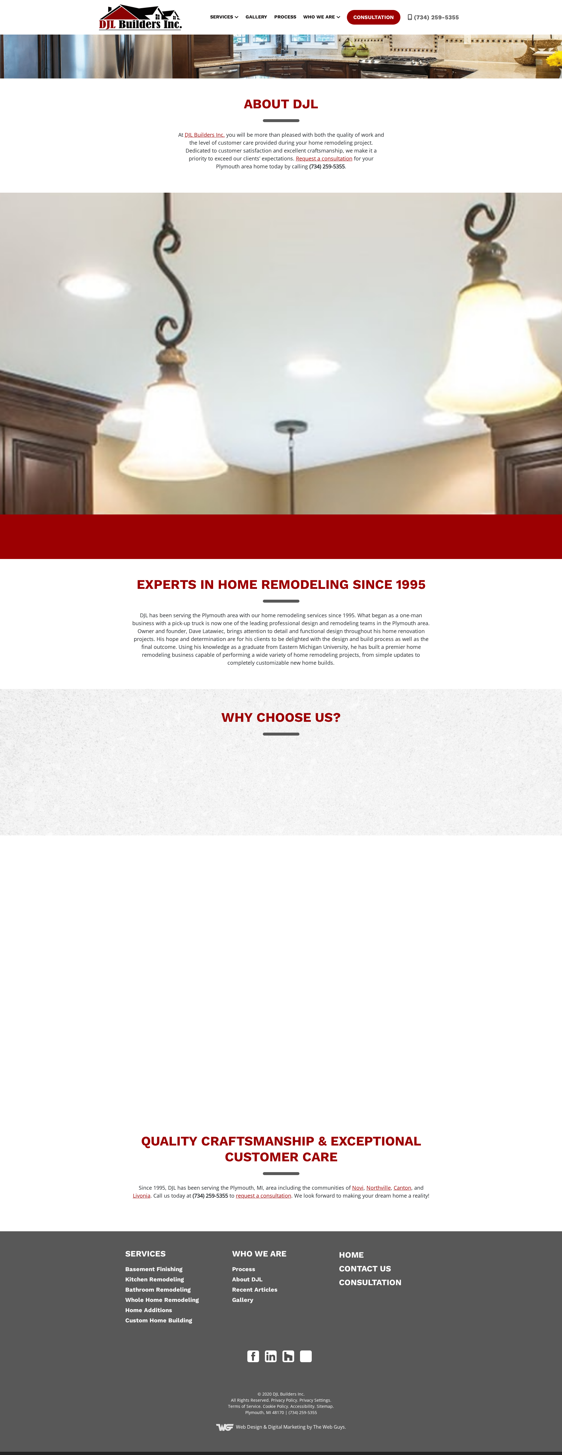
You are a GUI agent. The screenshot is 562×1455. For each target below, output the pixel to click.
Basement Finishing (153, 1269)
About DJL (247, 1279)
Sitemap (325, 1406)
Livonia (141, 1195)
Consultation (373, 17)
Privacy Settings (314, 1400)
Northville (378, 1187)
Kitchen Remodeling (154, 1279)
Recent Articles (254, 1289)
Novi (358, 1187)
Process (285, 17)
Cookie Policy (275, 1406)
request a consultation (263, 1195)
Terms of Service (244, 1406)
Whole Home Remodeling (162, 1299)
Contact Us (365, 1268)
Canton (402, 1187)
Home (351, 1255)
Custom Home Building (158, 1320)
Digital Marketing (287, 1427)
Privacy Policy (284, 1400)
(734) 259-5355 (435, 17)
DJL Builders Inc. (205, 134)
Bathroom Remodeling (158, 1289)
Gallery (256, 17)
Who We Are (319, 17)
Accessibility (302, 1406)
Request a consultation (324, 158)
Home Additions (148, 1310)
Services (221, 17)
